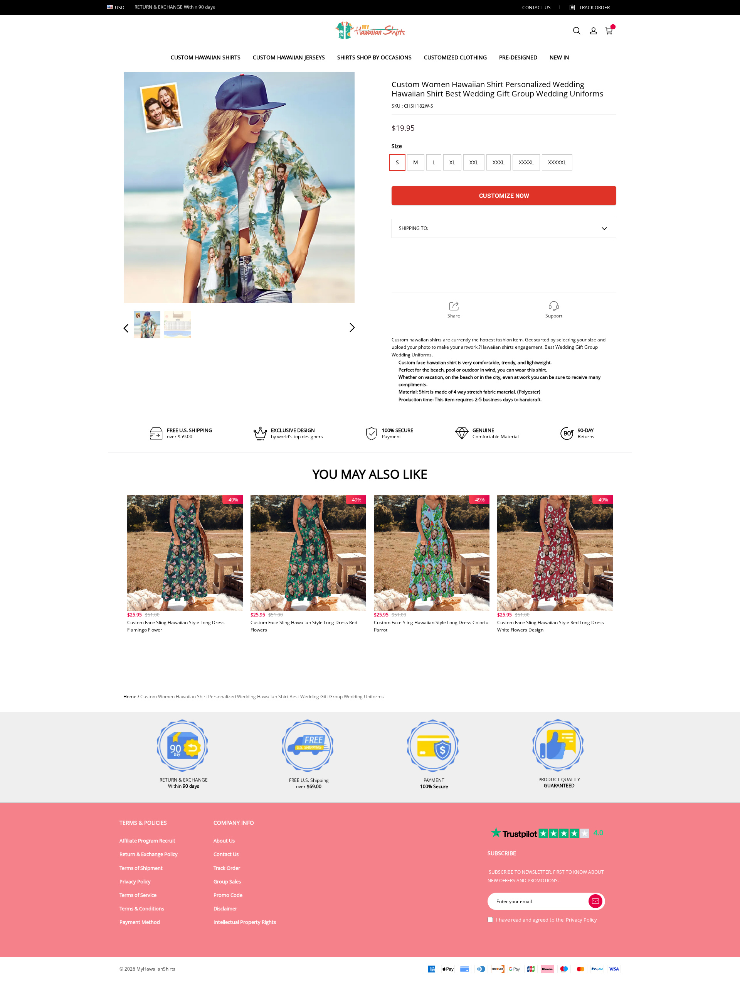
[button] (141, 187)
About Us (224, 840)
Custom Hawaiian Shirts (205, 57)
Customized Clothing (455, 57)
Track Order (594, 7)
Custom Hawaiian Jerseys (289, 57)
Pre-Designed (518, 57)
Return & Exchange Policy (148, 854)
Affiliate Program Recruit (147, 840)
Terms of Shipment (141, 868)
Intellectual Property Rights (245, 922)
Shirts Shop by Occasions (374, 57)
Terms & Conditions (141, 908)
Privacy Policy (135, 881)
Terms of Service (137, 895)
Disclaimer (225, 908)
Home (129, 696)
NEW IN (559, 57)
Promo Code (228, 895)
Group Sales (227, 881)
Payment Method (139, 922)
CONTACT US (536, 7)
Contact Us (226, 854)
